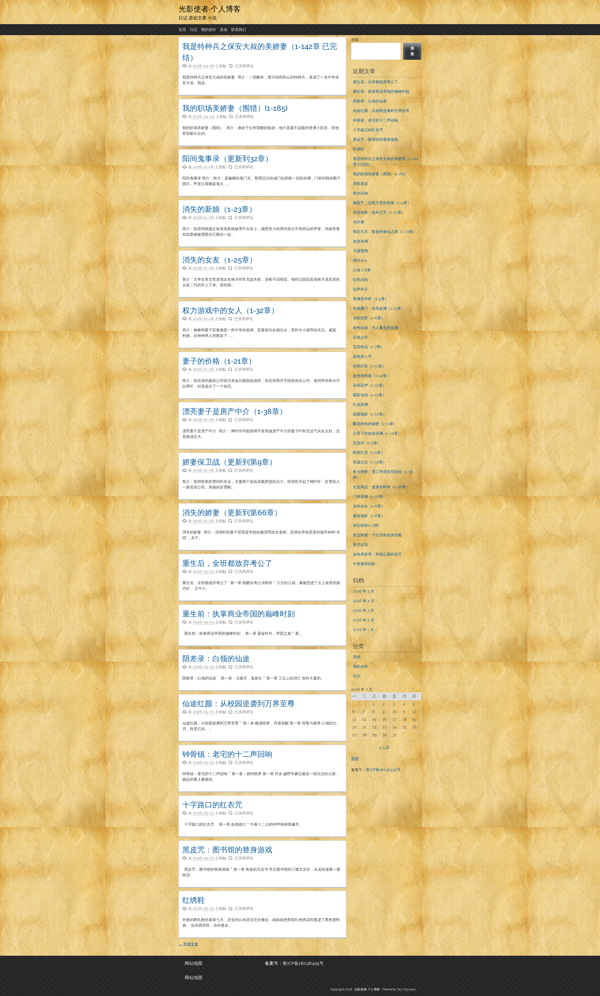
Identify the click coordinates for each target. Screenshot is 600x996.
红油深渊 (360, 404)
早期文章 (188, 944)
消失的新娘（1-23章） (219, 209)
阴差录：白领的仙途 (216, 658)
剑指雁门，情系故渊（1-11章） (379, 308)
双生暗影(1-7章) (366, 525)
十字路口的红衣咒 (212, 804)
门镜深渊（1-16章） (369, 496)
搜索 (355, 39)
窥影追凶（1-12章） (369, 395)
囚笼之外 (360, 337)
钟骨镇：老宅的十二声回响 (227, 754)
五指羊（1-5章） (367, 443)
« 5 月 (384, 747)
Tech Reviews (406, 989)
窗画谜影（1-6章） (369, 516)
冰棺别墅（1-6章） (369, 318)
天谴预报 (360, 251)
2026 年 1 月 (363, 629)
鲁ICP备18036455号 (383, 770)
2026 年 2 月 (363, 620)
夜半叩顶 (360, 544)
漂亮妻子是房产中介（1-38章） (234, 411)
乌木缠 (358, 222)
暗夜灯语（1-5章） (369, 452)
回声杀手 (360, 289)
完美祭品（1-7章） (368, 347)
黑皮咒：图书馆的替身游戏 (227, 849)
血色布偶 (360, 241)
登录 (355, 758)
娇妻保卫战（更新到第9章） (229, 462)
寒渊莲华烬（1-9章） (371, 299)
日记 (193, 29)
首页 (182, 29)
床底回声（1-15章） (369, 385)
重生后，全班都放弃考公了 (227, 563)
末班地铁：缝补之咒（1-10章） (379, 212)
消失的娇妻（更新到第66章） (232, 512)
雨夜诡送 (360, 183)
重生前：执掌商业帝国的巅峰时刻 (238, 613)
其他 (223, 29)
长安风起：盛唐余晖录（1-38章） (381, 487)
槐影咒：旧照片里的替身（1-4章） (382, 203)
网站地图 (193, 963)
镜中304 (360, 260)
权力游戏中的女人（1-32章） (230, 310)
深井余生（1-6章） (369, 506)
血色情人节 (362, 356)
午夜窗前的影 (364, 564)
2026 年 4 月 (364, 601)
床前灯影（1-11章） (369, 366)
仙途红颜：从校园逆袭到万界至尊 (238, 703)
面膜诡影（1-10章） (369, 414)
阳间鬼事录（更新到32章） (227, 158)
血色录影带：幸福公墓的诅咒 (377, 554)
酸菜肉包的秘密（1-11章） (375, 424)
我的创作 (208, 29)
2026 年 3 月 (363, 610)
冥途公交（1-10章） (369, 462)
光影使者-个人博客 (210, 8)
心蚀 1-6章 (362, 270)
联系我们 (238, 29)
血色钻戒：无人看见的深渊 (375, 327)
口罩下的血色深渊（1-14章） (377, 433)
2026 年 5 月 (363, 591)
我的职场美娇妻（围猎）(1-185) (235, 108)
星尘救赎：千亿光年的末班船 (377, 535)
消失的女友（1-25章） (219, 259)
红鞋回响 (360, 279)
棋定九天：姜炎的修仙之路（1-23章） (385, 231)
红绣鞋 (193, 900)
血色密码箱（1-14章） (371, 375)
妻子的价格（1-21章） (219, 361)
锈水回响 (360, 193)
